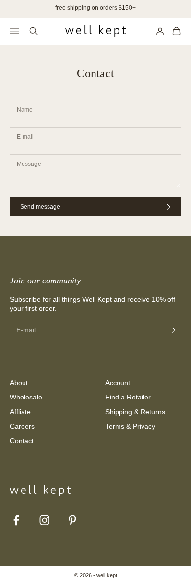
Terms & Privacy (130, 426)
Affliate (20, 412)
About (19, 383)
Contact (22, 441)
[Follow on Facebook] (16, 520)
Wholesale (26, 397)
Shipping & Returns (135, 412)
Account (117, 383)
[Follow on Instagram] (44, 520)
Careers (22, 426)
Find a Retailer (128, 397)
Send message (40, 206)
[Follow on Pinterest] (72, 520)
